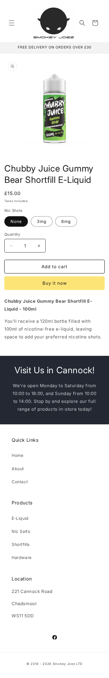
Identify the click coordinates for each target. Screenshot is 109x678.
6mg (66, 221)
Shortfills (21, 544)
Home (17, 455)
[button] (11, 23)
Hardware (22, 557)
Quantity (12, 234)
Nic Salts (21, 531)
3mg (42, 221)
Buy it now (54, 283)
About (18, 468)
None (16, 221)
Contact (20, 481)
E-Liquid (20, 518)
